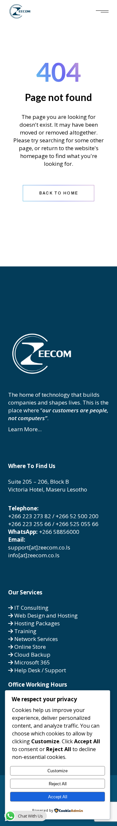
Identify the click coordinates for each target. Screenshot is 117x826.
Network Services (35, 639)
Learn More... (25, 429)
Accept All (57, 796)
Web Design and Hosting (45, 615)
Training (24, 631)
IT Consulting (30, 607)
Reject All (58, 783)
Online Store (29, 646)
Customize (57, 770)
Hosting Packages (36, 623)
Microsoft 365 (31, 662)
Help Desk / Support (39, 670)
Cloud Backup (31, 654)
